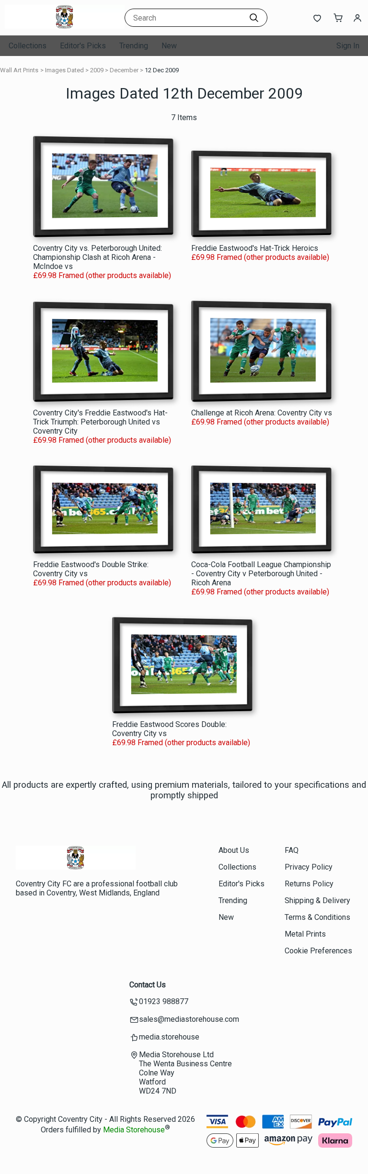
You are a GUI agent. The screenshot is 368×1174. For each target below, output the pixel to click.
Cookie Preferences (318, 950)
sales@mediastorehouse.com (189, 1019)
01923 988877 (163, 1001)
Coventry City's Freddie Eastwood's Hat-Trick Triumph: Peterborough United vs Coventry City (100, 422)
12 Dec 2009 (162, 70)
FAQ (292, 850)
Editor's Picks (83, 45)
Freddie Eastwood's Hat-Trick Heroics (254, 248)
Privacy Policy (309, 867)
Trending (133, 45)
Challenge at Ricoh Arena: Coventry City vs (261, 412)
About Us (233, 850)
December (124, 70)
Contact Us (147, 984)
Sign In (347, 45)
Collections (27, 45)
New (169, 45)
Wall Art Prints (19, 70)
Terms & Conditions (317, 917)
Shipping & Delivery (317, 900)
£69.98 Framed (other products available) (102, 275)
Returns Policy (309, 883)
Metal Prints (305, 934)
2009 (97, 70)
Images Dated (64, 70)
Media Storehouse (134, 1129)
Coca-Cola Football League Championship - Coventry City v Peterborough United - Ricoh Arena (261, 573)
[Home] (65, 26)
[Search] (254, 17)
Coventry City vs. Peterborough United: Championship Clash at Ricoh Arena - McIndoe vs (97, 257)
